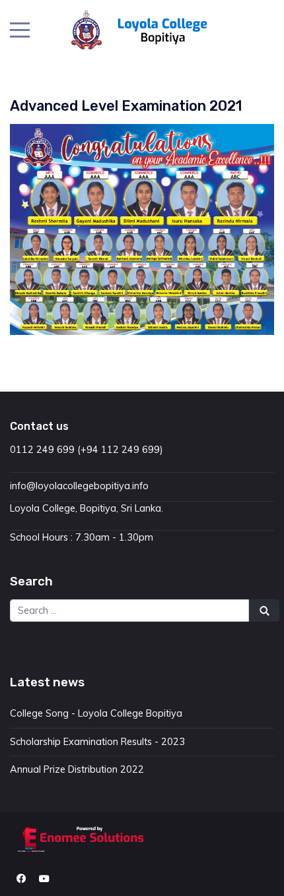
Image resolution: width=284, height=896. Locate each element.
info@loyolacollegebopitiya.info (79, 486)
